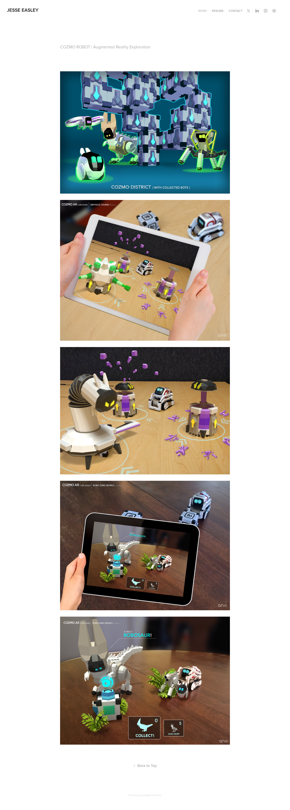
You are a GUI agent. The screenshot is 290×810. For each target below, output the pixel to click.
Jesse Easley (22, 10)
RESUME (218, 11)
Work (202, 11)
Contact (235, 11)
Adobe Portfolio (152, 795)
